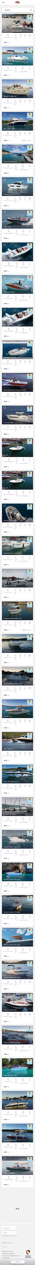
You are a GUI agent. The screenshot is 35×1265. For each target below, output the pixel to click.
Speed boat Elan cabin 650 (13, 31)
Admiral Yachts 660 (10, 1010)
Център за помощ (7, 1251)
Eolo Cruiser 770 (9, 651)
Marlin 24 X (7, 227)
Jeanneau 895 (8, 423)
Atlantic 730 (8, 716)
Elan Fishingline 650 (10, 1075)
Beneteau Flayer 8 (10, 357)
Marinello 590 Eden (10, 1141)
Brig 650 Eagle (8, 259)
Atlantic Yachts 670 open (12, 879)
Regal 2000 (7, 1108)
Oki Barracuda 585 (10, 586)
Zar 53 (6, 455)
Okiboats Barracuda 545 (12, 1043)
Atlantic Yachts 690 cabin (12, 977)
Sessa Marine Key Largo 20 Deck (15, 390)
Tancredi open (8, 64)
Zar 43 (6, 488)
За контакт (5, 1258)
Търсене (7, 10)
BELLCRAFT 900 (9, 129)
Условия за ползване (8, 1253)
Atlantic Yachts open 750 (12, 847)
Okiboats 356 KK (9, 292)
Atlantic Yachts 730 (10, 520)
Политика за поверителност (11, 1255)
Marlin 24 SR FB (9, 1173)
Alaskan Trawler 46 (10, 96)
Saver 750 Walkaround (11, 782)
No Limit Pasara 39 (10, 161)
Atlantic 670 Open (10, 814)
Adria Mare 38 (8, 749)
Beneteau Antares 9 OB (11, 194)
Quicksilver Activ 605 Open (12, 553)
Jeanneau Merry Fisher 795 (12, 618)
